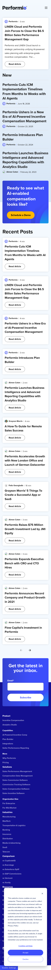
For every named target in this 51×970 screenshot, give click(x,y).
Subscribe (25, 697)
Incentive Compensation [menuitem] (13, 720)
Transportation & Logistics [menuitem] (14, 825)
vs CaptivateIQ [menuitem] (8, 860)
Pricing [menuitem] (5, 762)
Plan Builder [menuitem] (7, 739)
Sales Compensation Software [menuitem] (15, 788)
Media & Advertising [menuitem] (11, 842)
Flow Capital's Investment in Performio (23, 629)
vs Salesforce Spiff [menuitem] (10, 869)
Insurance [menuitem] (6, 834)
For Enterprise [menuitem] (8, 803)
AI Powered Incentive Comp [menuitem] (14, 734)
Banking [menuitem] (6, 829)
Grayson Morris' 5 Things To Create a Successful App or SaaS (23, 494)
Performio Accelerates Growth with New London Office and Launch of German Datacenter (25, 460)
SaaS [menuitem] (4, 847)
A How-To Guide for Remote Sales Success (23, 428)
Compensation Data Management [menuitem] (17, 775)
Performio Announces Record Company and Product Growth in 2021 (25, 597)
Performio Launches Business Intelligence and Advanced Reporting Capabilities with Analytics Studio (24, 394)
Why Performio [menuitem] (9, 758)
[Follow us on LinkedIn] (3, 948)
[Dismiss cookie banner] (42, 893)
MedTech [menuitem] (6, 821)
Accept (25, 952)
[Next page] (30, 650)
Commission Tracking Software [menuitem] (16, 784)
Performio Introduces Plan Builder (22, 359)
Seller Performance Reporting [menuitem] (15, 748)
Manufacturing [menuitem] (8, 816)
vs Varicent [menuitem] (7, 878)
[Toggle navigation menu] (46, 7)
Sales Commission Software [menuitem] (15, 780)
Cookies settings (25, 946)
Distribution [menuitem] (7, 838)
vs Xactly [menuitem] (6, 882)
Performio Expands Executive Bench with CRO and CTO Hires (24, 563)
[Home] (21, 8)
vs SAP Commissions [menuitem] (11, 873)
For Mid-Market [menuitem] (9, 807)
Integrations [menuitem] (7, 743)
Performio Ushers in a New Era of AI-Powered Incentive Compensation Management (25, 327)
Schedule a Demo (21, 215)
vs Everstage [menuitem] (8, 865)
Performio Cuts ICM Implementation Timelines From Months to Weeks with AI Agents (25, 252)
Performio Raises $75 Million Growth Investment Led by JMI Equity (25, 529)
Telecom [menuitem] (6, 851)
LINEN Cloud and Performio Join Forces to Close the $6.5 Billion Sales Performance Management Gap (24, 32)
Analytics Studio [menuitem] (9, 724)
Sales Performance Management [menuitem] (17, 771)
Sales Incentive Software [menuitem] (13, 793)
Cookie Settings (9, 967)
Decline (25, 959)
